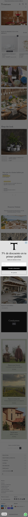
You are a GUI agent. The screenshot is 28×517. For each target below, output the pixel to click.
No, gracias (14, 272)
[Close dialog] (26, 243)
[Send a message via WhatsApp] (25, 514)
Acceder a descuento (14, 268)
